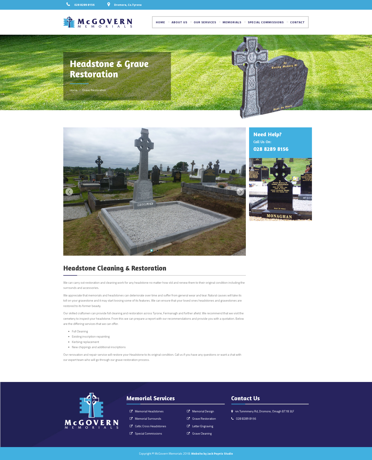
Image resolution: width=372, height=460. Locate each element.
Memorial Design (203, 411)
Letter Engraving (202, 426)
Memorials (232, 22)
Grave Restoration (204, 418)
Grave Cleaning (202, 433)
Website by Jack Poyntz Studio (212, 453)
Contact (297, 22)
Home (160, 22)
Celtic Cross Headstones (150, 426)
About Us (179, 22)
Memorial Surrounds (148, 418)
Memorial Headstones (149, 411)
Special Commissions (266, 22)
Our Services (205, 22)
